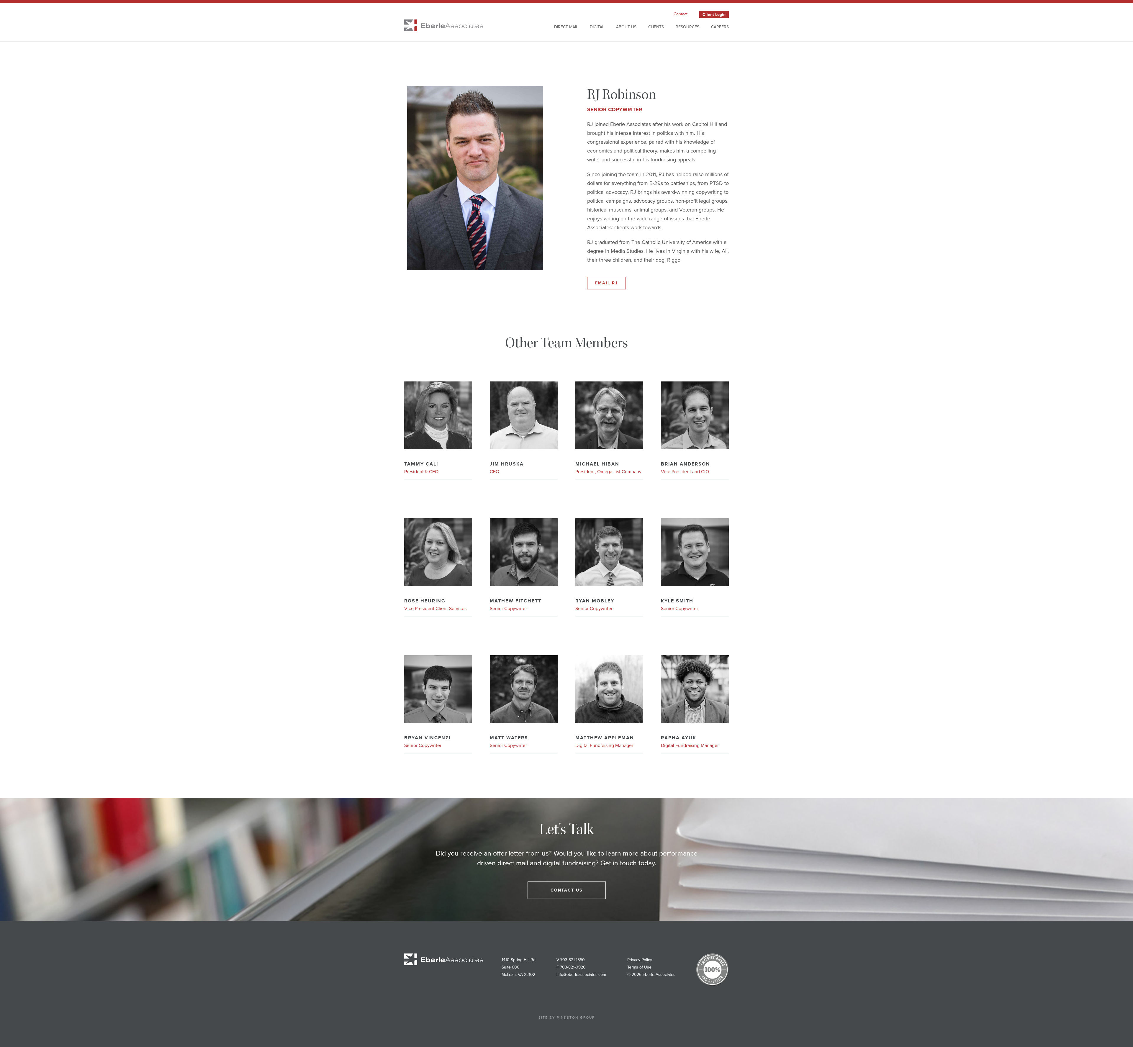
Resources (687, 27)
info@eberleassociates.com (581, 974)
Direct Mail (566, 27)
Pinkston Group (576, 1017)
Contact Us (566, 890)
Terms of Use (639, 967)
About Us (626, 27)
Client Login (714, 14)
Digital (597, 27)
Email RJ (606, 283)
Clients (656, 27)
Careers (720, 27)
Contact (680, 14)
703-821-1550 (572, 959)
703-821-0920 (573, 967)
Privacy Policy (639, 959)
